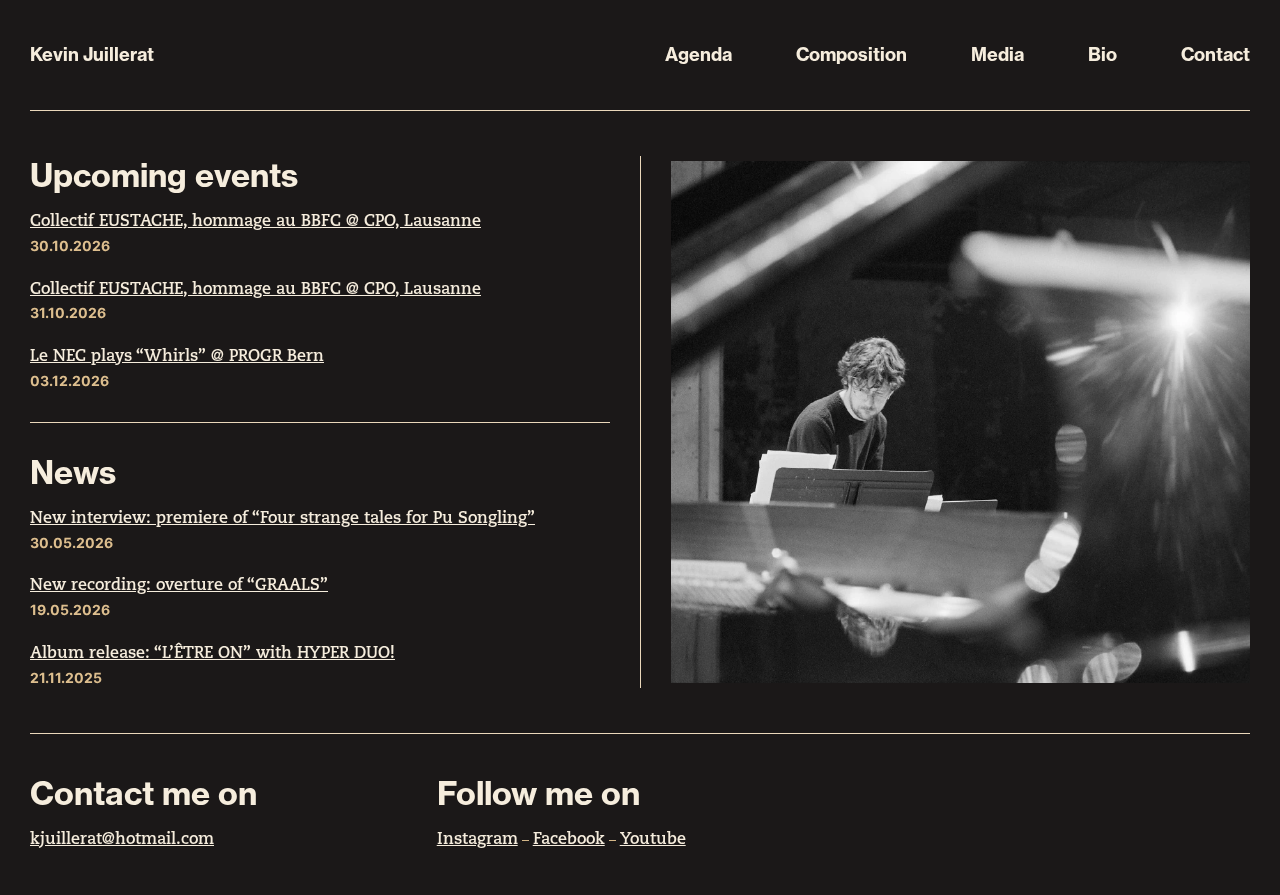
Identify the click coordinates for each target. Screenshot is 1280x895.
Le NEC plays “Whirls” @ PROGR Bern (177, 357)
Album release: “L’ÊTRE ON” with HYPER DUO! (212, 654)
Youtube (653, 840)
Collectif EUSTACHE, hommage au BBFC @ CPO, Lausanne (255, 222)
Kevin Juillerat (92, 54)
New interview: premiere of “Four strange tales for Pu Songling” (282, 519)
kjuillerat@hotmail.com (122, 840)
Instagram (477, 840)
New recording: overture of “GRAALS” (179, 586)
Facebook (569, 840)
